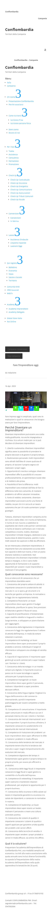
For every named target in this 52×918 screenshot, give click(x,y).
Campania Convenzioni (17, 349)
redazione (12, 373)
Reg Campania (14, 356)
